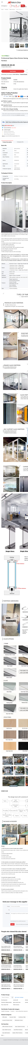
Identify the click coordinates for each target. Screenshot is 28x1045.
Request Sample (23, 74)
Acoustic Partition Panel (7, 1020)
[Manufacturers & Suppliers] (14, 2)
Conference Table (21, 1017)
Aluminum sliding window (6, 1002)
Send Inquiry (13, 71)
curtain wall (15, 1000)
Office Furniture (12, 9)
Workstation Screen (19, 1020)
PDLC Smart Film (4, 1004)
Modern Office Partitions (17, 1032)
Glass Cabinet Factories (20, 1026)
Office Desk (4, 1017)
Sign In (3, 136)
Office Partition (18, 9)
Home (2, 9)
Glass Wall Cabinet (6, 1032)
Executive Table (13, 1017)
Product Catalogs (19, 997)
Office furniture (16, 1004)
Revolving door (4, 1000)
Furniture (6, 9)
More (2, 1035)
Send (12, 924)
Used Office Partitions (18, 1029)
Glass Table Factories (6, 1029)
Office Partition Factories (7, 1026)
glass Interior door (17, 1002)
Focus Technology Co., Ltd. (16, 1039)
